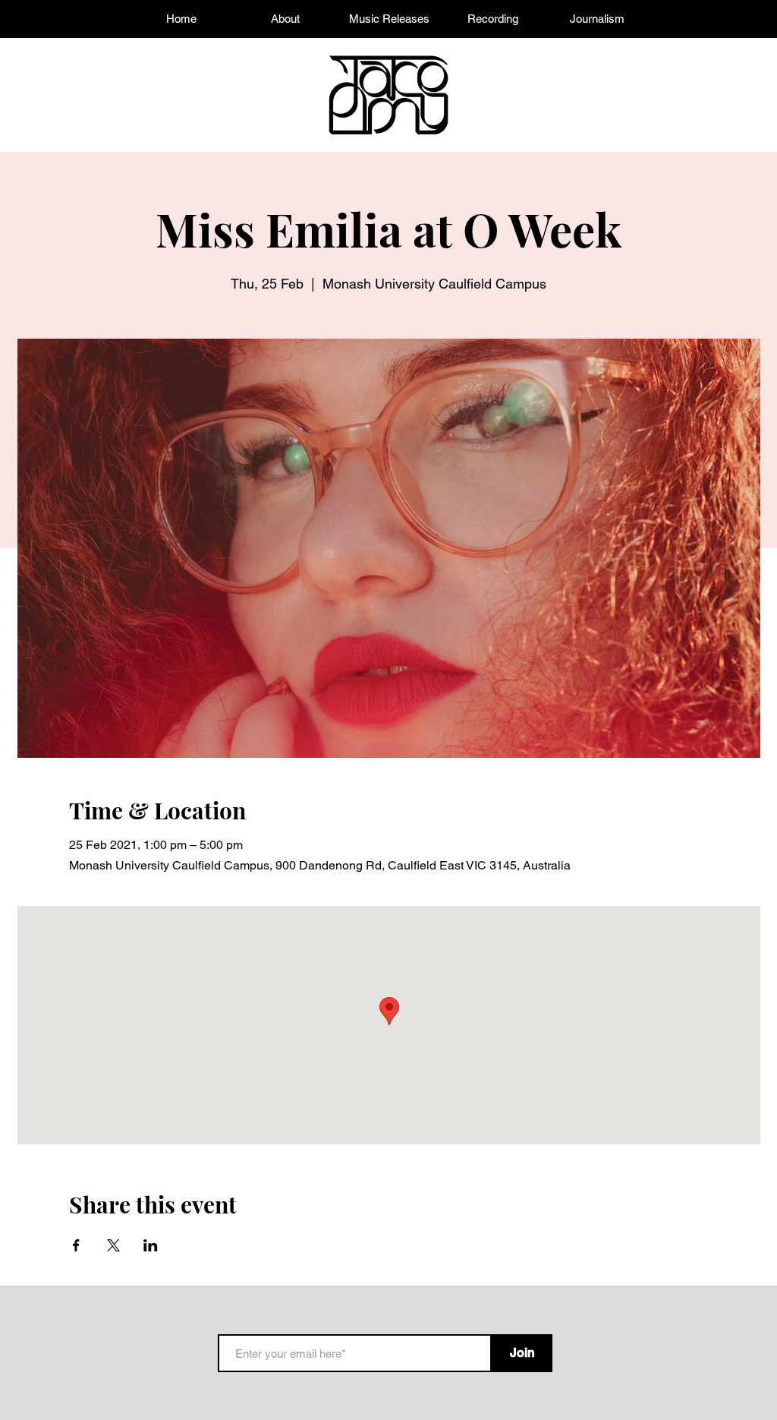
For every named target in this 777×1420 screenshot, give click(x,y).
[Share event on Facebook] (76, 1245)
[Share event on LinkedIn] (150, 1245)
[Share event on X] (113, 1245)
